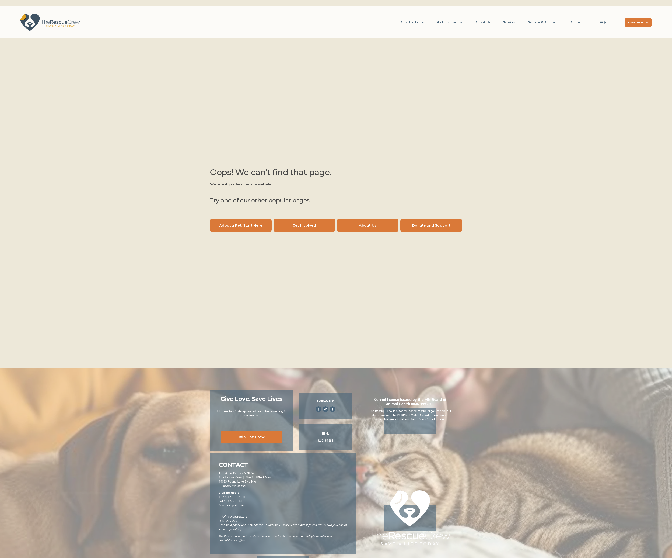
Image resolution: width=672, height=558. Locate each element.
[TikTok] (325, 409)
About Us (483, 22)
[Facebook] (332, 409)
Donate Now (638, 22)
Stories (509, 22)
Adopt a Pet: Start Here (240, 225)
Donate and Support (431, 225)
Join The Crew (251, 437)
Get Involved (304, 225)
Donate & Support (543, 22)
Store (575, 22)
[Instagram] (318, 409)
